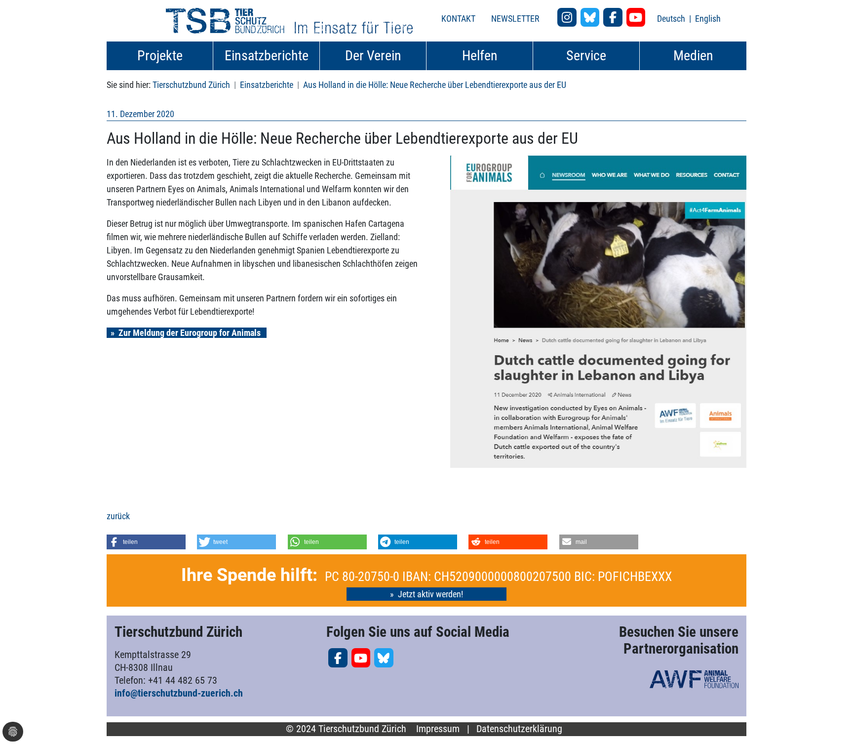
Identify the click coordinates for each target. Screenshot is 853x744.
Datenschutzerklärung (519, 729)
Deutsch (672, 18)
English (708, 18)
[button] (146, 542)
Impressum (438, 729)
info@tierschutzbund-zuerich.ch (179, 693)
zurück (118, 516)
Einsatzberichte (266, 85)
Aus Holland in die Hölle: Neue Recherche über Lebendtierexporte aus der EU (434, 85)
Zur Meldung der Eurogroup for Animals (190, 333)
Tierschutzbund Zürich (191, 85)
